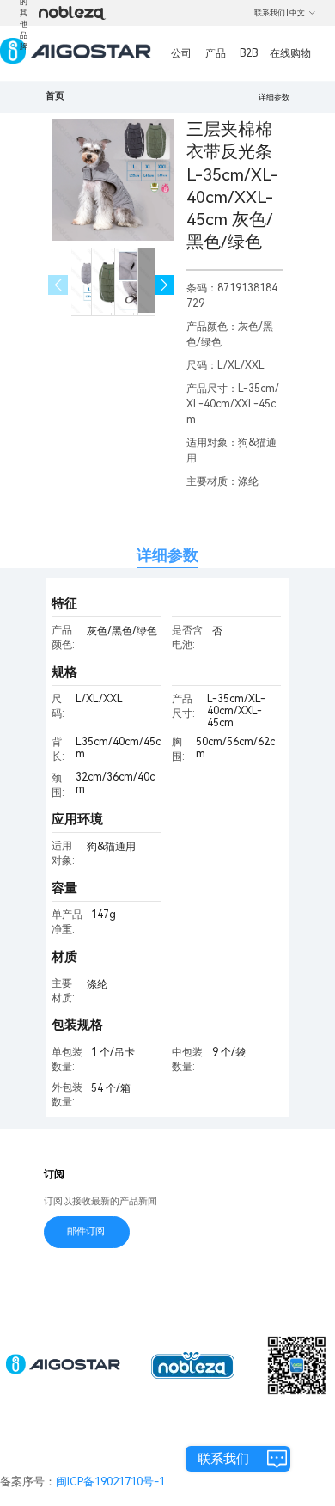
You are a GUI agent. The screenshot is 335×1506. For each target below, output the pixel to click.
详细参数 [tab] (167, 555)
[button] (164, 285)
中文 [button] (297, 13)
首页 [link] (55, 95)
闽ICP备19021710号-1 (110, 1481)
